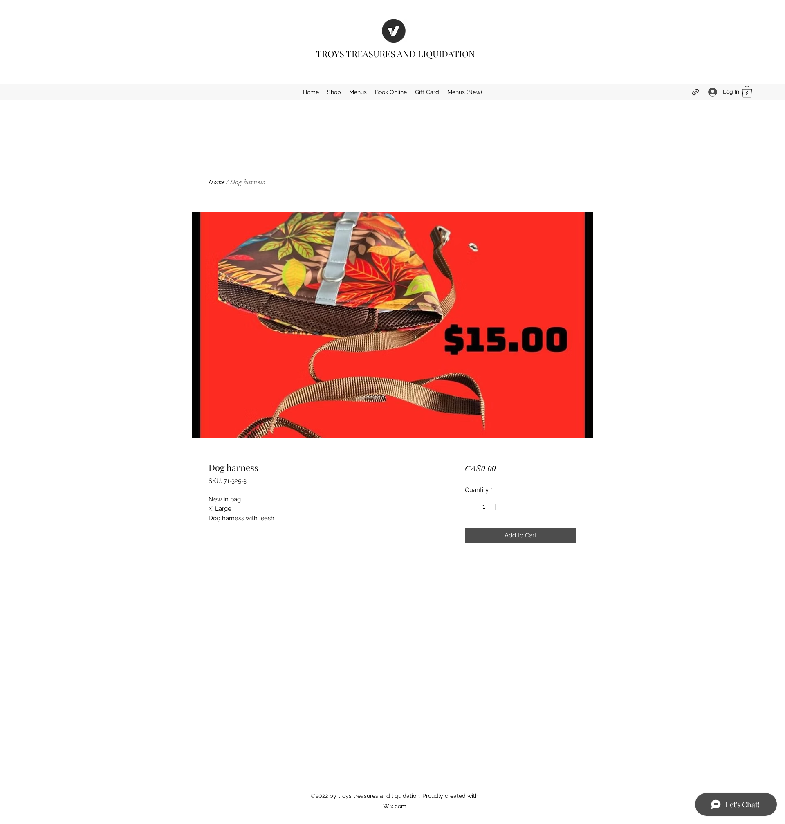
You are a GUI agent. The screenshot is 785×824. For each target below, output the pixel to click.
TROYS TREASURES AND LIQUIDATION (395, 53)
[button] (747, 92)
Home (217, 182)
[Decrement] (471, 506)
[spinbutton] (483, 506)
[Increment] (495, 506)
